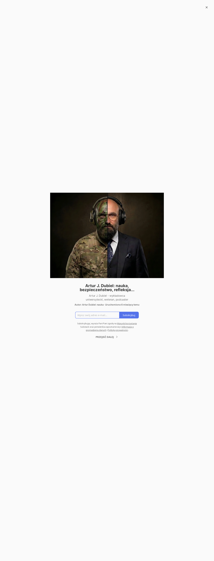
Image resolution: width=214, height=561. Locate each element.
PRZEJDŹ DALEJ (105, 337)
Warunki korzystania (127, 323)
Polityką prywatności (118, 330)
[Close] (206, 7)
